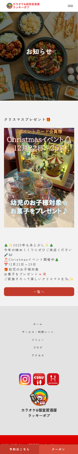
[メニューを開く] (70, 6)
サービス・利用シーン (38, 332)
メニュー (38, 340)
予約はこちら (19, 449)
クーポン (58, 449)
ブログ (38, 347)
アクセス (38, 355)
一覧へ (39, 291)
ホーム (38, 324)
